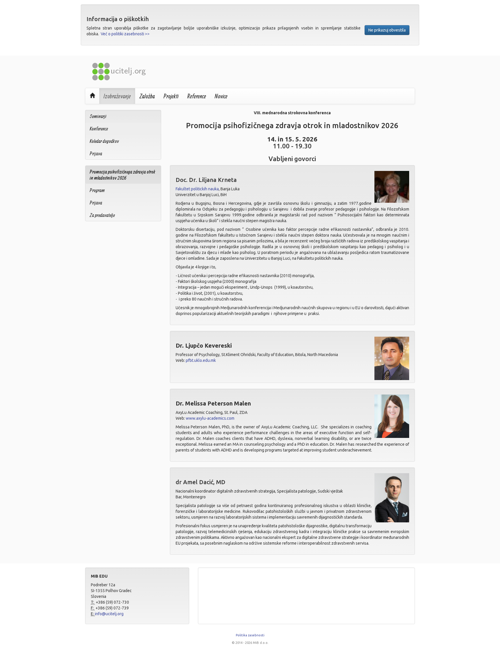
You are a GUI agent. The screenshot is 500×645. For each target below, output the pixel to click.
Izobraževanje (117, 96)
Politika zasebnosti (250, 635)
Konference (99, 129)
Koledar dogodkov (104, 141)
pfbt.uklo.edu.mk (201, 360)
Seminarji (98, 116)
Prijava (96, 153)
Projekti (171, 96)
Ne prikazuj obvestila (387, 30)
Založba (147, 96)
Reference (196, 96)
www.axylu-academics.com (210, 418)
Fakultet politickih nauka (197, 189)
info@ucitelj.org (109, 613)
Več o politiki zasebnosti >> (125, 34)
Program (97, 190)
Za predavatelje (102, 215)
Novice (221, 96)
